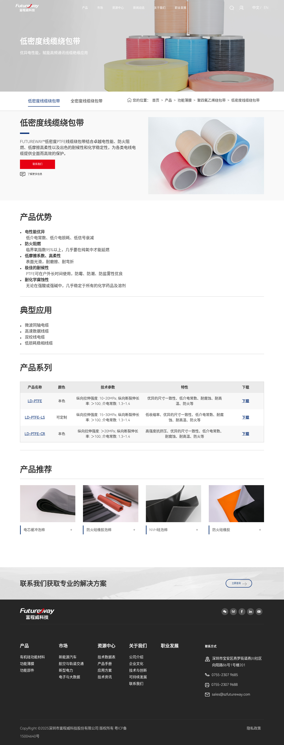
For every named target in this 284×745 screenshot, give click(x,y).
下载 (245, 401)
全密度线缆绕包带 (87, 101)
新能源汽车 (68, 657)
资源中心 (118, 7)
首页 (155, 100)
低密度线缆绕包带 (44, 101)
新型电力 (66, 670)
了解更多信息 (35, 174)
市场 (100, 7)
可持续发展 (138, 677)
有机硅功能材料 (32, 657)
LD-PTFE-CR (35, 434)
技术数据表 (106, 657)
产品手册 (105, 664)
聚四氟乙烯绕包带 (211, 100)
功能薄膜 (185, 100)
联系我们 (37, 164)
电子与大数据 (69, 677)
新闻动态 (139, 7)
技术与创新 (138, 670)
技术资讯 (105, 677)
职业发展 (180, 7)
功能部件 (27, 670)
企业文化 (136, 664)
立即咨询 (236, 583)
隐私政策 (254, 728)
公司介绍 (136, 657)
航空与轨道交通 (71, 664)
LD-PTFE (35, 401)
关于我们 (160, 7)
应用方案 (105, 670)
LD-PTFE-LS (35, 417)
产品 (85, 7)
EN (266, 8)
